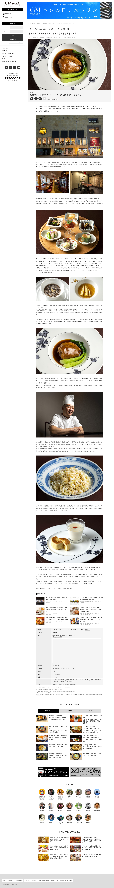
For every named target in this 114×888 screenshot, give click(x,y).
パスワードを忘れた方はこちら (16, 43)
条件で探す (8, 14)
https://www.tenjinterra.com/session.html (64, 684)
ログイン (12, 36)
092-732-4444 (56, 666)
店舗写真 (87, 629)
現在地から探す (9, 17)
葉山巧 (60, 37)
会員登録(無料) (12, 39)
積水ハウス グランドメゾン (50, 588)
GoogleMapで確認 (57, 636)
